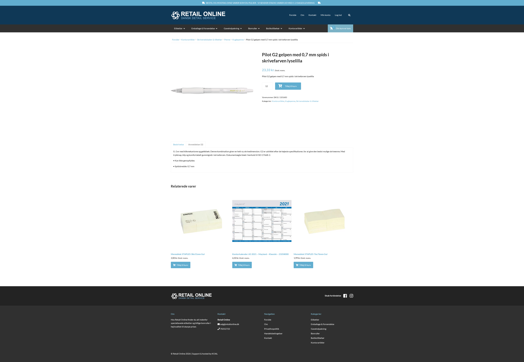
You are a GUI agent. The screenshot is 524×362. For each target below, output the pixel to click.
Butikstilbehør (273, 28)
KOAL (215, 353)
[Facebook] (345, 295)
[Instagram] (351, 295)
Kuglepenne (238, 39)
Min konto (326, 15)
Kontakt (312, 15)
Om (302, 15)
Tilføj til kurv (291, 86)
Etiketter (178, 28)
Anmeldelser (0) (195, 144)
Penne (227, 39)
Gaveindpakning (231, 28)
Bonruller (252, 28)
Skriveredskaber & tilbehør (209, 39)
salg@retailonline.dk (229, 324)
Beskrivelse (178, 144)
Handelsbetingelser (273, 333)
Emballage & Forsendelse (203, 28)
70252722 (225, 328)
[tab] (178, 144)
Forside (292, 15)
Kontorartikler (295, 28)
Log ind (338, 15)
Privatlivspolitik (271, 328)
